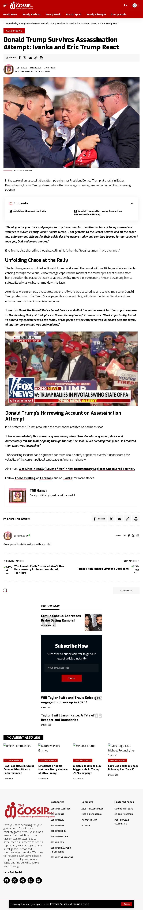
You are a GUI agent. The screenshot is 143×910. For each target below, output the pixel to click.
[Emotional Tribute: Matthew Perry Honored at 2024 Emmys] (54, 752)
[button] (126, 904)
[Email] (30, 57)
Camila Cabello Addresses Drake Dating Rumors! (61, 618)
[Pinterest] (23, 880)
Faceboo (46, 478)
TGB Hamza (21, 67)
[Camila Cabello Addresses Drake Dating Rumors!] (93, 622)
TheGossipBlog (25, 478)
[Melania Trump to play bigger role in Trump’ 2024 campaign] (89, 752)
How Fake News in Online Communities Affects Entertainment (18, 769)
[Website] (124, 536)
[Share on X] (24, 57)
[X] (133, 536)
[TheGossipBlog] (21, 5)
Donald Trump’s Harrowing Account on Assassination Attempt (98, 213)
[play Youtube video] (71, 368)
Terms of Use (80, 904)
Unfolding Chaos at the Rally (29, 211)
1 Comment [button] (128, 591)
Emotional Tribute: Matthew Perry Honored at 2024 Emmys (53, 769)
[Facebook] (128, 536)
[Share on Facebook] (19, 57)
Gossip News (14, 30)
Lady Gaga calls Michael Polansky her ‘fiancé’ (123, 767)
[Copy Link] (35, 57)
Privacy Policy (58, 904)
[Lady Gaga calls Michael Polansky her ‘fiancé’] (124, 752)
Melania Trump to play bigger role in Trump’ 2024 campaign (87, 769)
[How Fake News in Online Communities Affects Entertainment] (19, 752)
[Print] (41, 57)
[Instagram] (138, 536)
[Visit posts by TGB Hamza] (8, 69)
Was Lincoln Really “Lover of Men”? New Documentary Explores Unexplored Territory (77, 469)
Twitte (67, 478)
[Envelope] (39, 880)
